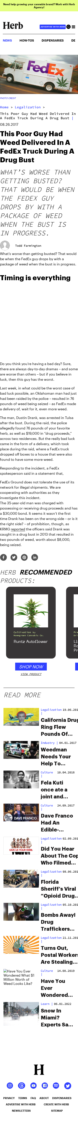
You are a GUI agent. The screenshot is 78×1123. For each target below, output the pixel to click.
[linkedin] (34, 558)
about (44, 1098)
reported (18, 529)
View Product (31, 674)
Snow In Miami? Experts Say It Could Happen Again (56, 1018)
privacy (9, 1098)
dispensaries (62, 1098)
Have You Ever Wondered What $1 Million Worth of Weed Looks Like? (56, 989)
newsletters (21, 1110)
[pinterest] (24, 558)
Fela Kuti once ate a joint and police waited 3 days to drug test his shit (57, 790)
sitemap (57, 1110)
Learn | (47, 1004)
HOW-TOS (27, 40)
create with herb (56, 1104)
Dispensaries (53, 40)
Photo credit (8, 98)
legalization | (51, 711)
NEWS (7, 40)
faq (33, 1098)
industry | (49, 742)
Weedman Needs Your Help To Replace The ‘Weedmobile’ (58, 757)
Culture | (47, 972)
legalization (28, 107)
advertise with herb (53, 27)
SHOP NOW (31, 666)
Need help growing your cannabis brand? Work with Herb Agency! (39, 6)
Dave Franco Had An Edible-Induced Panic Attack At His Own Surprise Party (57, 823)
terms (22, 1098)
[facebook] (3, 558)
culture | (47, 774)
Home (4, 107)
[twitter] (13, 558)
